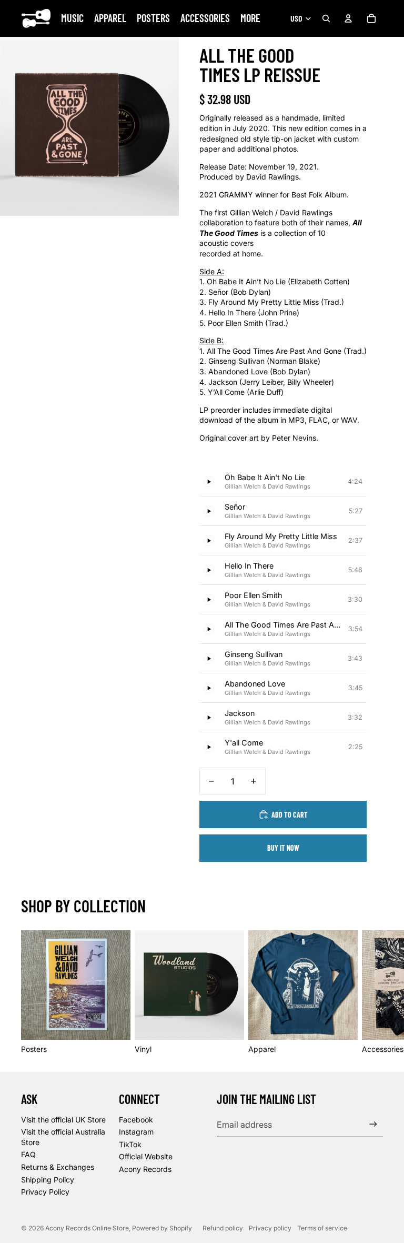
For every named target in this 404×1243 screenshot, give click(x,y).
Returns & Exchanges (57, 1166)
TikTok (130, 1144)
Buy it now (283, 847)
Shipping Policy (47, 1179)
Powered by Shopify (162, 1228)
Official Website (146, 1156)
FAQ (28, 1154)
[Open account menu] (348, 18)
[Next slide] (371, 991)
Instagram (136, 1131)
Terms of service (322, 1228)
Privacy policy (270, 1228)
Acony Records (145, 1169)
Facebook (136, 1119)
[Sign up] (373, 1124)
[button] (283, 481)
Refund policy (223, 1228)
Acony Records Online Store (87, 1228)
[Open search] (326, 18)
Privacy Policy (45, 1191)
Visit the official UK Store (63, 1119)
